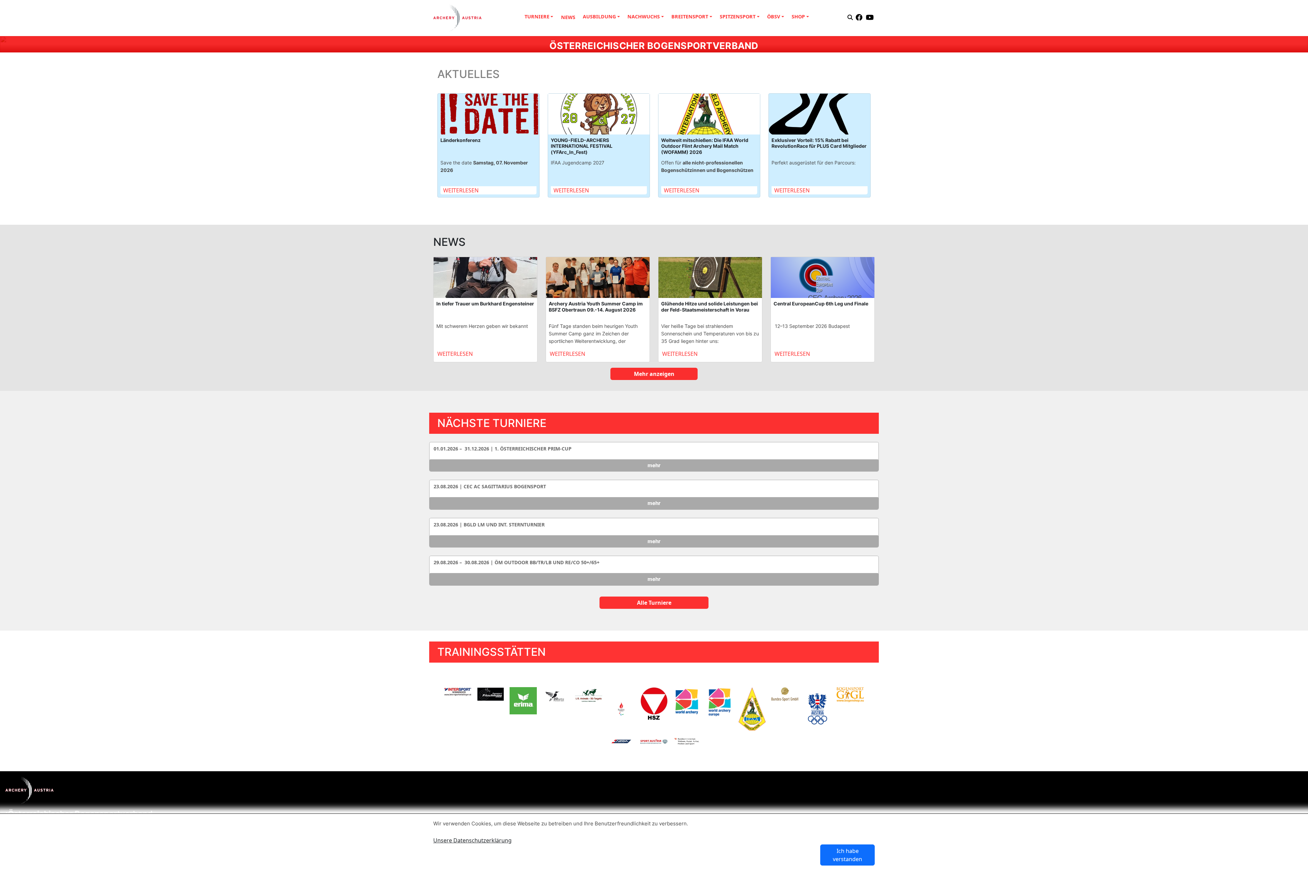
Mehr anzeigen (654, 374)
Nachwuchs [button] (643, 16)
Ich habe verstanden (847, 855)
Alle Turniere (654, 602)
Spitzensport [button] (738, 16)
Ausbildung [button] (599, 16)
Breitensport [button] (689, 16)
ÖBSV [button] (773, 16)
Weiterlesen (461, 190)
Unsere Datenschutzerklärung (472, 840)
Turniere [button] (537, 16)
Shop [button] (798, 16)
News (568, 17)
